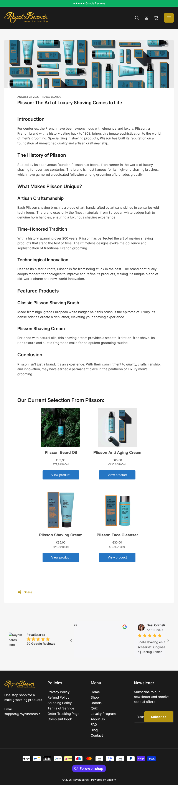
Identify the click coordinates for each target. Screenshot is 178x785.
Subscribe (158, 717)
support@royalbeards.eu (23, 714)
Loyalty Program (103, 714)
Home (95, 692)
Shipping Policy (60, 703)
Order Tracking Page (63, 714)
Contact (97, 735)
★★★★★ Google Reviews (89, 3)
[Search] (137, 18)
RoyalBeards (81, 779)
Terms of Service (61, 708)
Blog (94, 730)
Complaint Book (60, 719)
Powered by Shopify (103, 779)
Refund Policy (58, 697)
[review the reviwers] (114, 628)
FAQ (94, 724)
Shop (95, 697)
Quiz (94, 708)
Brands (96, 703)
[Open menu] (169, 18)
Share (28, 592)
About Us (98, 719)
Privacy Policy (58, 692)
